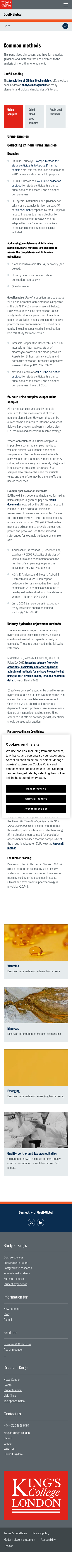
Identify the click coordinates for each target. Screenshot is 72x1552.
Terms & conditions (15, 1533)
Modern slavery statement (19, 1539)
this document (23, 210)
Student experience (15, 1284)
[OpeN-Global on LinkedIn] (40, 1222)
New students (12, 1308)
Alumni (8, 1319)
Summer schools (14, 1278)
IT (5, 1355)
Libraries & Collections (17, 1344)
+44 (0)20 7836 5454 (16, 1425)
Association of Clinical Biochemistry (29, 80)
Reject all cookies (36, 798)
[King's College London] (36, 1492)
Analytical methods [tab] (56, 112)
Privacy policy (40, 1533)
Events (7, 1385)
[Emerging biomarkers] (36, 1067)
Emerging (13, 1091)
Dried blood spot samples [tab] (33, 116)
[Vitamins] (36, 942)
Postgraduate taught (16, 1262)
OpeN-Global (13, 14)
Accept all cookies (36, 808)
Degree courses (13, 1257)
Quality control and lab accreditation (32, 1153)
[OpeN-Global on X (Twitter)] (31, 1222)
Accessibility (48, 1539)
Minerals (13, 1028)
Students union (13, 1390)
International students (17, 1273)
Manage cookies (36, 788)
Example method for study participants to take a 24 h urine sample (35, 166)
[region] (36, 776)
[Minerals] (36, 1005)
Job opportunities (14, 1401)
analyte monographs (34, 85)
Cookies (8, 1546)
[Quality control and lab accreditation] (36, 1130)
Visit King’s (10, 1395)
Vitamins (13, 966)
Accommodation (13, 1349)
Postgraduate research (18, 1268)
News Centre (12, 1379)
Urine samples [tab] (12, 112)
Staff (6, 1314)
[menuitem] (36, 1257)
